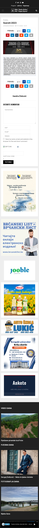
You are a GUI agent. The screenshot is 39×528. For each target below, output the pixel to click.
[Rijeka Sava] (19, 499)
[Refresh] (18, 146)
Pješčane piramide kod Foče (12, 440)
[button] (34, 524)
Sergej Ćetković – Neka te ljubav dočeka (17, 477)
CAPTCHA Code (8, 156)
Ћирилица (26, 5)
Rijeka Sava (5, 514)
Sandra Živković (9, 26)
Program (13, 5)
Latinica (19, 5)
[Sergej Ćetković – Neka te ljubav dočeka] (19, 462)
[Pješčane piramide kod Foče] (19, 425)
